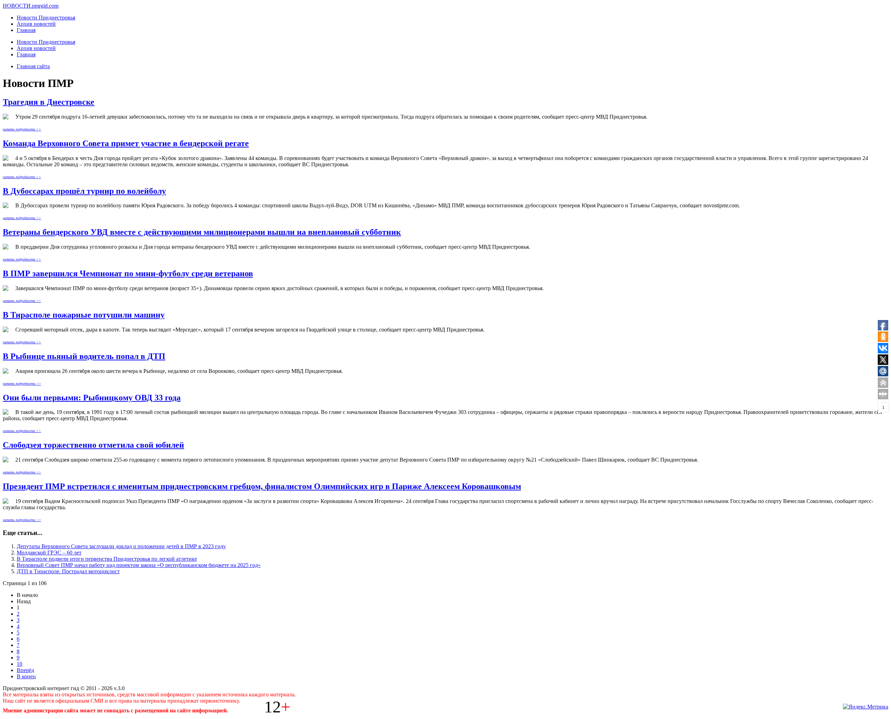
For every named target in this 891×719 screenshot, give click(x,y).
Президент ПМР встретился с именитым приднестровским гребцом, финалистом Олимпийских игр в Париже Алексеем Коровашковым (262, 486)
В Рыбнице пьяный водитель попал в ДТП (84, 356)
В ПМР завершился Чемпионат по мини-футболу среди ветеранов (128, 273)
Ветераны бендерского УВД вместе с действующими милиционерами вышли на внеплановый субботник (202, 232)
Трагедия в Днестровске (48, 101)
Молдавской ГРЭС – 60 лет (49, 553)
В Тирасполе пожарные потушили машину (84, 314)
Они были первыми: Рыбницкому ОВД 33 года (92, 397)
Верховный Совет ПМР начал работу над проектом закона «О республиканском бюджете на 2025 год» (139, 565)
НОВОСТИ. (17, 6)
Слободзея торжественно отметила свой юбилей (93, 444)
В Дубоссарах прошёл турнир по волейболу (84, 190)
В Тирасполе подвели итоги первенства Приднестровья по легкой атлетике (107, 559)
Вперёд (25, 670)
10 (19, 664)
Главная (26, 30)
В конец (26, 676)
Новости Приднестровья (46, 18)
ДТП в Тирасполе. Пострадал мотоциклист (68, 571)
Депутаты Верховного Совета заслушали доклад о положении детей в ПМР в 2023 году (121, 546)
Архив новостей (36, 24)
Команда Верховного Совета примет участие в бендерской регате (126, 143)
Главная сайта (33, 66)
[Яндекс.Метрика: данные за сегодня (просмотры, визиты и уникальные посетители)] (865, 707)
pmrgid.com (45, 6)
